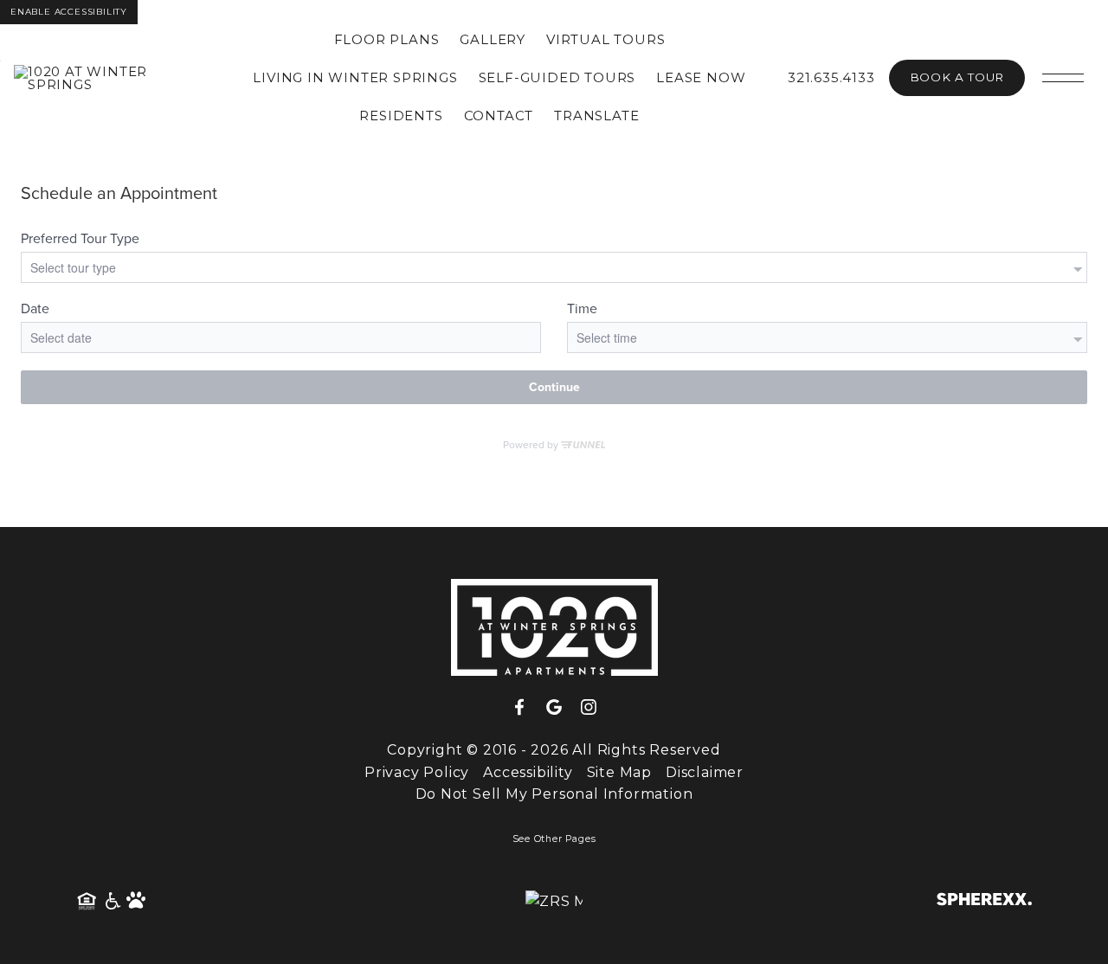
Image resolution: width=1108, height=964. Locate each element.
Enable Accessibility (68, 11)
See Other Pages (554, 839)
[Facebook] (526, 708)
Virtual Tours (605, 39)
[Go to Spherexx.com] (984, 901)
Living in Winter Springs (355, 77)
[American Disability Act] (111, 901)
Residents (400, 115)
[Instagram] (588, 708)
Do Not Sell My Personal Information (554, 794)
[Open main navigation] (1063, 78)
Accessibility (527, 772)
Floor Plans (387, 39)
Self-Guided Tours (557, 77)
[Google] (561, 708)
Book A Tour (957, 77)
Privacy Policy (416, 772)
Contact (499, 115)
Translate (596, 115)
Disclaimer (705, 772)
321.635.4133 (831, 77)
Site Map (619, 772)
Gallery (492, 39)
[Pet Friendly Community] (136, 901)
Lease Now (700, 77)
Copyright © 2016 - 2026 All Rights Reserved (553, 750)
